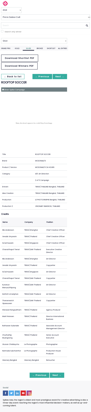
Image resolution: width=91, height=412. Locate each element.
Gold (17, 48)
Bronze (40, 48)
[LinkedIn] (17, 393)
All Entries (62, 48)
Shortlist (51, 48)
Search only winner (13, 32)
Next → (59, 76)
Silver (28, 48)
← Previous (42, 76)
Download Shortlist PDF (19, 58)
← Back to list (13, 76)
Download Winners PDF (19, 65)
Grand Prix (5, 48)
